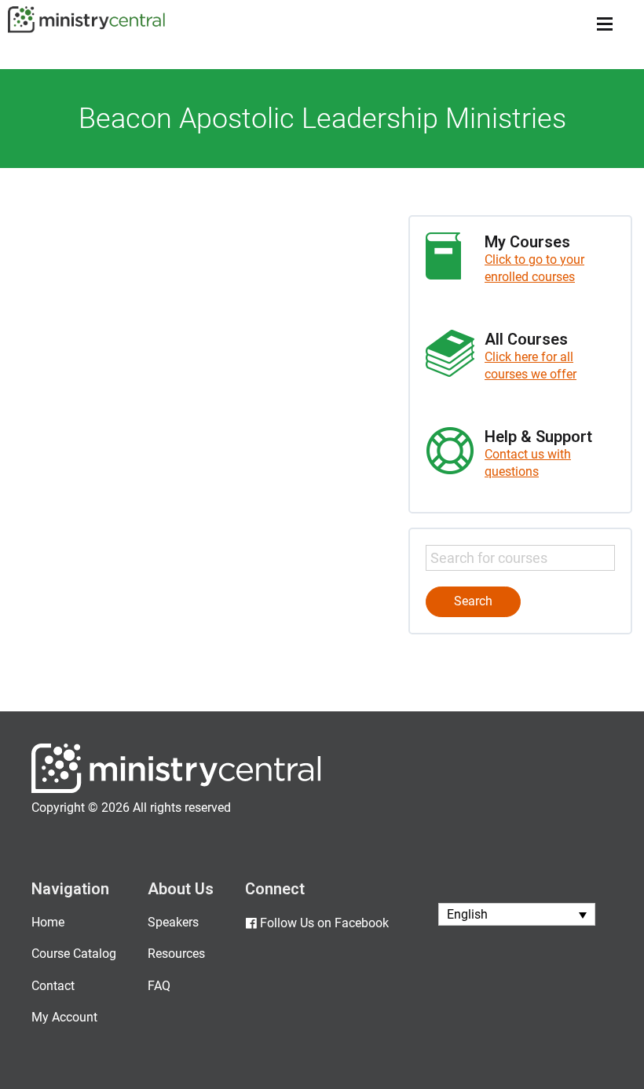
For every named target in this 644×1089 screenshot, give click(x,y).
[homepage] (176, 789)
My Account (64, 1017)
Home (47, 922)
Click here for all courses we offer (530, 365)
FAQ (159, 985)
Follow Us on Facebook (324, 922)
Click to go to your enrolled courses (534, 268)
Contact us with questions (528, 463)
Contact (53, 985)
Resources (176, 953)
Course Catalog (73, 953)
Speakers (173, 922)
